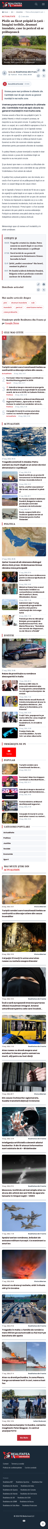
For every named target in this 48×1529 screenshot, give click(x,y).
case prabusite (10, 312)
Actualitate (19, 12)
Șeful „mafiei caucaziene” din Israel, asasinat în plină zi (26, 265)
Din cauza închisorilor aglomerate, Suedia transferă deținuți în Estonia (21, 1099)
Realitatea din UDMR (10, 1502)
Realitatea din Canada (28, 1490)
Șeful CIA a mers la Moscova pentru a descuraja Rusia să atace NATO (32, 577)
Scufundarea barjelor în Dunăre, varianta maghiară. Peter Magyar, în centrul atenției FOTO (24, 1428)
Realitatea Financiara (29, 1505)
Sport (8, 383)
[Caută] (36, 4)
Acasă (6, 12)
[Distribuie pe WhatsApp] (38, 76)
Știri (12, 12)
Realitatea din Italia (27, 1486)
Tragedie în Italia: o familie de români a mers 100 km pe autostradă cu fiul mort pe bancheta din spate (24, 1332)
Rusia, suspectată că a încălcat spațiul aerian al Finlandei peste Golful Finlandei (31, 516)
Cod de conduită (30, 1468)
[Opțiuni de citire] (43, 1524)
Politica (9, 395)
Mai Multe (24, 1438)
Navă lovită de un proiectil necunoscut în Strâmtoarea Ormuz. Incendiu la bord (26, 256)
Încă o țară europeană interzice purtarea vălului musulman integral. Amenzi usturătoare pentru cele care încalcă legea (23, 1007)
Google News (12, 323)
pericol (19, 307)
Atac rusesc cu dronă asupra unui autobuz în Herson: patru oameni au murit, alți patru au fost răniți (21, 1053)
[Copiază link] (38, 70)
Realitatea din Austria (10, 1486)
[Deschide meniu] (43, 4)
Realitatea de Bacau (27, 1502)
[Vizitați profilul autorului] (4, 73)
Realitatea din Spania (10, 1490)
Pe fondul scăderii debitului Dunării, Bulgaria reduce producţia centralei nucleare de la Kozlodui (26, 273)
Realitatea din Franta (27, 71)
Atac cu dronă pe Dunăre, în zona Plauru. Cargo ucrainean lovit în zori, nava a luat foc (23, 1380)
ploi (5, 303)
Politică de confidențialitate (12, 1468)
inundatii (8, 307)
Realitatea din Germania (28, 1494)
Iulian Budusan (39, 1421)
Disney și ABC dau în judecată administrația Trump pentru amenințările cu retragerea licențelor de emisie (32, 689)
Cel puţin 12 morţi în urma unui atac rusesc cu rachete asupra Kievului (23, 412)
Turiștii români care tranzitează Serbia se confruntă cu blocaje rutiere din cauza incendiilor (24, 370)
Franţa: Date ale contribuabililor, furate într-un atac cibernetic (30, 733)
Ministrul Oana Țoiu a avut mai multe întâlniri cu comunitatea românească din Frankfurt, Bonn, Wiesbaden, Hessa (31, 592)
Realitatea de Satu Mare (11, 1505)
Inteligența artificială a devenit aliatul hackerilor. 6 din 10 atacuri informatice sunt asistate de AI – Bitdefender (22, 1145)
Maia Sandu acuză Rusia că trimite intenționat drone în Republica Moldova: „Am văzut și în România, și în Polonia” (32, 704)
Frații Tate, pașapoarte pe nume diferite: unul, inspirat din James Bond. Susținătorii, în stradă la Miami (32, 720)
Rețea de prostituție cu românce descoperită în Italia (19, 675)
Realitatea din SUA (24, 1498)
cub (33, 303)
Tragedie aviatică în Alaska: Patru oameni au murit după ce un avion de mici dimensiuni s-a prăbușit (26, 245)
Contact (5, 1464)
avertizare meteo (34, 307)
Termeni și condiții (17, 1464)
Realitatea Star (37, 1482)
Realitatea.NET (8, 1482)
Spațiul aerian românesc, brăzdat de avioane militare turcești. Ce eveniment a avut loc (24, 1240)
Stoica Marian (40, 907)
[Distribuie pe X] (44, 76)
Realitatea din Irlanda (10, 1494)
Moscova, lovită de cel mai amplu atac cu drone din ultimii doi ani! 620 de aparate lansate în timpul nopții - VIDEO (24, 1193)
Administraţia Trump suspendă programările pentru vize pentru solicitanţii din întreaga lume (30, 608)
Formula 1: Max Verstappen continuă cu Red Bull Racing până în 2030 (24, 379)
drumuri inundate (19, 303)
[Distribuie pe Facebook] (44, 70)
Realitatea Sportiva (22, 1482)
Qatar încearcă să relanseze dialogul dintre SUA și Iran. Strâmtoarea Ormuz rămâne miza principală (22, 565)
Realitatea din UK (9, 1498)
